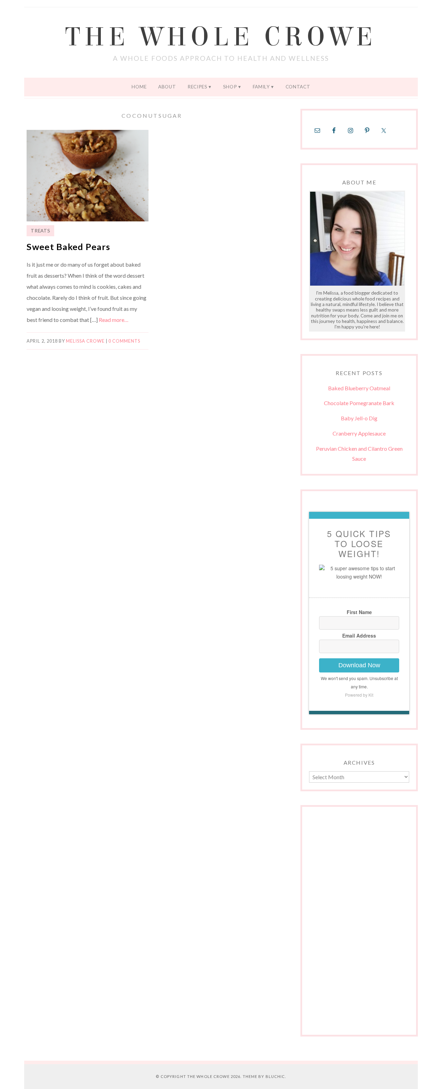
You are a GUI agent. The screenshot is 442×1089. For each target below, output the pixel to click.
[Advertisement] (359, 924)
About (167, 86)
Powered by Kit (359, 695)
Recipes (198, 86)
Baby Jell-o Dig (359, 418)
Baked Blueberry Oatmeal (359, 388)
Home (139, 86)
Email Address (359, 635)
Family (261, 86)
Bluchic (275, 1076)
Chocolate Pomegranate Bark (359, 403)
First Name (359, 612)
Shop (230, 86)
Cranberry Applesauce (359, 433)
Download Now (359, 665)
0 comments (124, 341)
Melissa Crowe (85, 341)
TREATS (40, 230)
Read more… (113, 319)
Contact (298, 86)
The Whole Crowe (221, 37)
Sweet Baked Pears (68, 246)
